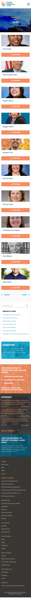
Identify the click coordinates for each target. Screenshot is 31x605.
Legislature (4, 506)
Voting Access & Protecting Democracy (15, 334)
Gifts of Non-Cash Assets (8, 562)
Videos (3, 548)
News (3, 539)
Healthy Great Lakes (9, 321)
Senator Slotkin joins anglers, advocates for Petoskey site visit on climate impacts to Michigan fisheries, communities (15, 402)
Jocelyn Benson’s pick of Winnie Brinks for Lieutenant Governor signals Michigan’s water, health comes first (14, 411)
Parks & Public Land (9, 324)
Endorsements (5, 529)
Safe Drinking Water (9, 327)
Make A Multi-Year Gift (8, 559)
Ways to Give (6, 553)
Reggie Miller (8, 126)
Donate (3, 556)
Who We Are (5, 464)
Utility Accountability (10, 331)
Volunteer (4, 575)
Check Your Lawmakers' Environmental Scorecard (11, 389)
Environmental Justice (10, 318)
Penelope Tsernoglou (11, 230)
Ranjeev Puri (8, 152)
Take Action (4, 572)
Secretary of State (6, 515)
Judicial (3, 518)
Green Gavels (8, 383)
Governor (4, 509)
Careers (3, 473)
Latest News (6, 536)
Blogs (3, 542)
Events (3, 578)
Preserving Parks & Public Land (10, 493)
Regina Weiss (8, 100)
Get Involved (6, 569)
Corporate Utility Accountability (10, 503)
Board (3, 470)
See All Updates (7, 431)
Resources (4, 545)
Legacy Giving (5, 565)
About (3, 462)
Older (24, 295)
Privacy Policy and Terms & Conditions (12, 585)
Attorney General (6, 512)
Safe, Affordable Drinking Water (10, 487)
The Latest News (25, 406)
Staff (2, 467)
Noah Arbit (7, 282)
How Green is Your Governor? (14, 380)
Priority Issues (7, 478)
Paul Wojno (7, 256)
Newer (7, 295)
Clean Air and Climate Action (9, 481)
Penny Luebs (8, 204)
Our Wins (4, 526)
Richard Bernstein (10, 74)
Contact (4, 583)
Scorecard (5, 500)
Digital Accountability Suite (13, 376)
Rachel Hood (8, 178)
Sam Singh (7, 49)
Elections (5, 523)
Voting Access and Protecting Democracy (13, 490)
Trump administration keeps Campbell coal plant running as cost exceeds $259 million (14, 421)
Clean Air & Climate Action (11, 315)
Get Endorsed (5, 532)
